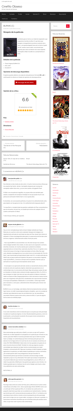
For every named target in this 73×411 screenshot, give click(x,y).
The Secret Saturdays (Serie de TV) (36, 164)
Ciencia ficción (14, 136)
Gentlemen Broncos (9, 164)
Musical (55, 218)
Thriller (20, 14)
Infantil (54, 213)
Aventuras (5, 18)
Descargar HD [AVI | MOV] (26, 82)
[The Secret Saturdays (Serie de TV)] (61, 118)
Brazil (28, 158)
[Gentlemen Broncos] (61, 61)
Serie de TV (36, 14)
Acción (27, 14)
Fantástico (14, 18)
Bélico (54, 195)
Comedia (11, 14)
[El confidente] (61, 148)
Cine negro (56, 200)
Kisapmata (55, 177)
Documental (62, 14)
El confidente (56, 150)
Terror (44, 14)
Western (55, 231)
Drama (4, 14)
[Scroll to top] (70, 408)
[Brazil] (61, 90)
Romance (52, 14)
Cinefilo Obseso (12, 6)
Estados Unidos (9, 121)
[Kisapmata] (61, 175)
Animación (8, 136)
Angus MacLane (9, 129)
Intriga (54, 216)
